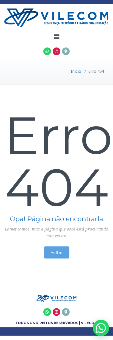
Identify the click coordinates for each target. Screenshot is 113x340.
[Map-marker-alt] (66, 51)
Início (76, 71)
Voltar (57, 252)
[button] (56, 36)
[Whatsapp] (47, 51)
